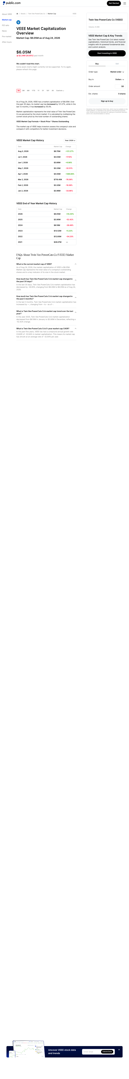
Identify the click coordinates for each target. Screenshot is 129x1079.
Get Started (114, 3)
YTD (33, 90)
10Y (47, 90)
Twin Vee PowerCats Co (36, 14)
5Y (43, 90)
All (53, 90)
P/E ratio (5, 25)
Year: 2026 (69, 140)
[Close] (119, 1050)
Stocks (23, 14)
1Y (38, 90)
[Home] (11, 3)
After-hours (7, 42)
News (4, 31)
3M (23, 90)
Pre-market (6, 36)
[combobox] (117, 72)
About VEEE (7, 14)
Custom (59, 90)
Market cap (7, 20)
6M (28, 90)
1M (19, 90)
